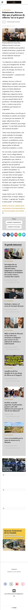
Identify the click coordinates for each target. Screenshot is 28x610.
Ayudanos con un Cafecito (14, 571)
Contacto (14, 569)
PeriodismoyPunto (13, 22)
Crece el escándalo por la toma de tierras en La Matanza (13, 440)
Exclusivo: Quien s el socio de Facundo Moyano (14, 305)
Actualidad (6, 10)
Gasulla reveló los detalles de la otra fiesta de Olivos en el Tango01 (13, 373)
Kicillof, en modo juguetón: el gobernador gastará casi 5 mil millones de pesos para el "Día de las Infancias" (13, 407)
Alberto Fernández (14, 222)
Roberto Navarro (14, 227)
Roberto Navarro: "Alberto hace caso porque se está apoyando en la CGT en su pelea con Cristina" (13, 208)
